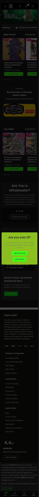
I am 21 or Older (19, 253)
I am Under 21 (19, 259)
